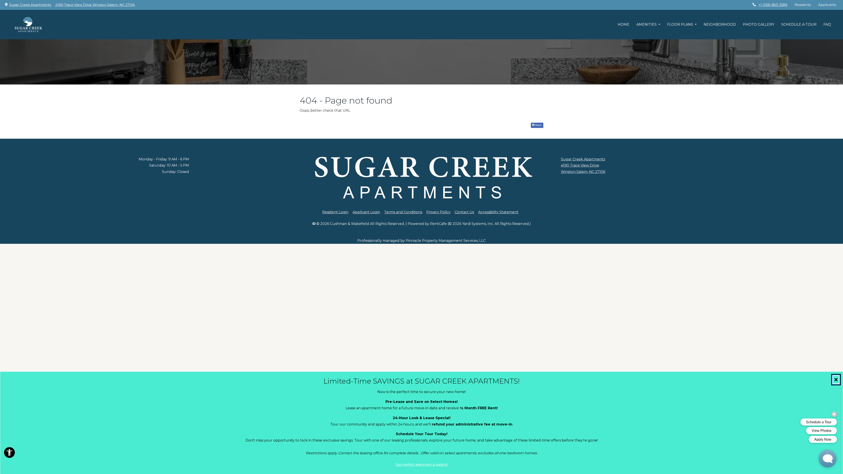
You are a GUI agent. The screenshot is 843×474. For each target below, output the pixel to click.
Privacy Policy (438, 212)
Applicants (829, 5)
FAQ (827, 24)
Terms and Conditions (403, 212)
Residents (804, 5)
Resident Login (335, 212)
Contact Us (464, 212)
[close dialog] (836, 379)
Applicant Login (366, 212)
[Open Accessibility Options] (9, 453)
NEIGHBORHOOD (720, 24)
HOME (623, 24)
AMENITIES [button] (646, 24)
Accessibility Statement (498, 212)
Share (538, 125)
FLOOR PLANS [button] (680, 24)
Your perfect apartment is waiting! (422, 465)
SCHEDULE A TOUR (798, 24)
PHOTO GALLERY (758, 24)
